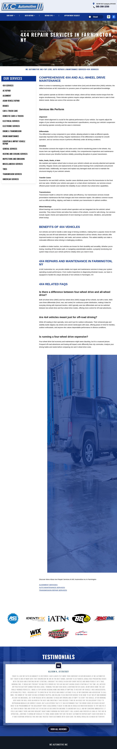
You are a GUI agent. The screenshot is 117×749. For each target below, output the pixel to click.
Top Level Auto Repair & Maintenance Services (65, 69)
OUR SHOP (10, 15)
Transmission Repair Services (53, 590)
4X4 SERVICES (93, 69)
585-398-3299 (102, 6)
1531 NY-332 (35, 31)
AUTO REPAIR (29, 15)
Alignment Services (48, 585)
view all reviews (59, 729)
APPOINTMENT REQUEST (72, 15)
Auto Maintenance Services (52, 587)
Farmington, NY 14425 (46, 31)
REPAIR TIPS (49, 15)
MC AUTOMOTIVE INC (34, 69)
